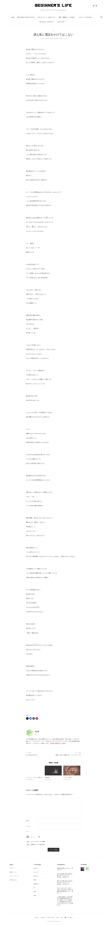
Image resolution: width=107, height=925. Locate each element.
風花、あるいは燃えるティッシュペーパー (68, 755)
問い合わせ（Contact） (47, 22)
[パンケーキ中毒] (71, 770)
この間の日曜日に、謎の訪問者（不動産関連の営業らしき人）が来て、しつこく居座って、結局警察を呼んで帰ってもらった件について (64, 900)
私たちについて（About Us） (47, 17)
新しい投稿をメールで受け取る (36, 844)
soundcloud (43, 917)
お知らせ (36, 876)
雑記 (35, 891)
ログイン (12, 868)
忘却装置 (47, 777)
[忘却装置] (53, 770)
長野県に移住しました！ (63, 868)
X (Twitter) (69, 917)
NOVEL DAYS (50, 917)
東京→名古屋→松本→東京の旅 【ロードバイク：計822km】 (64, 875)
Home (13, 17)
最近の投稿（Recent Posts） (26, 17)
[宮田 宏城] (82, 868)
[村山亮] (87, 868)
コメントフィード (14, 876)
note (62, 917)
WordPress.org (13, 880)
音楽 (35, 895)
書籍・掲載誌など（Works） (67, 17)
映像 (35, 880)
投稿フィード (13, 872)
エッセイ (36, 872)
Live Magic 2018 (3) (31, 755)
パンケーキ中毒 (67, 777)
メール (28, 826)
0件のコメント (63, 38)
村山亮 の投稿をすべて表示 (58, 743)
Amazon (37, 917)
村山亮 (65, 877)
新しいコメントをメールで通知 (36, 841)
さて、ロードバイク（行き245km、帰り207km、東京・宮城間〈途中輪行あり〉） (65, 889)
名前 (27, 820)
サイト (27, 831)
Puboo (57, 917)
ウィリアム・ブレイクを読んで (34, 777)
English (35, 868)
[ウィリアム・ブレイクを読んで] (34, 770)
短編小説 (36, 883)
